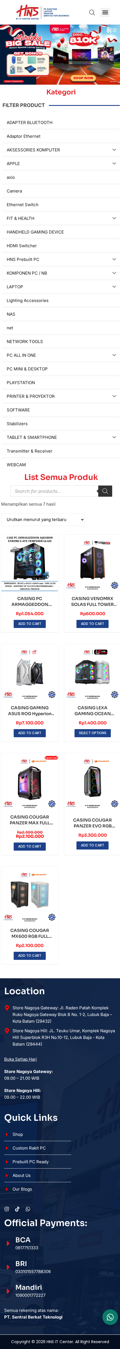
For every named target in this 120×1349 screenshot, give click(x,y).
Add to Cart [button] (29, 623)
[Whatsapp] (27, 1209)
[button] (105, 12)
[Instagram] (6, 1209)
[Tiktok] (17, 1209)
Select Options (92, 733)
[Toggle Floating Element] (110, 1317)
